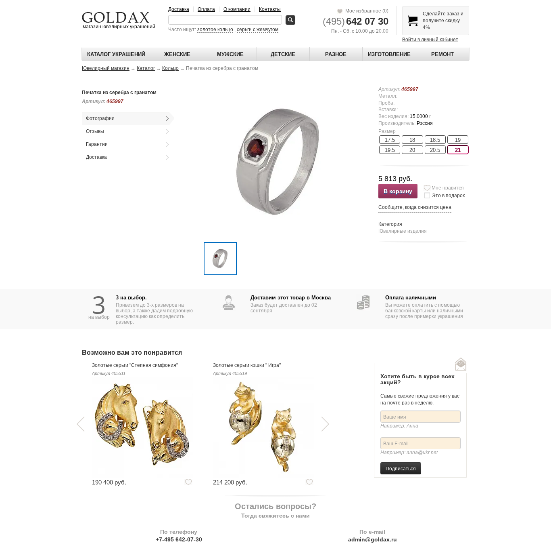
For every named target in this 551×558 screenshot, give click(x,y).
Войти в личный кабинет (430, 39)
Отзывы (95, 131)
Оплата (206, 9)
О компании (236, 9)
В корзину (398, 191)
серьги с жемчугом (257, 29)
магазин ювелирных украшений (118, 26)
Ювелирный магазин (105, 68)
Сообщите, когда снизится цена (414, 207)
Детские (283, 54)
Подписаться (401, 468)
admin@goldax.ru (372, 539)
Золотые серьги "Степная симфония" (135, 365)
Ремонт (442, 54)
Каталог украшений (116, 54)
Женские (177, 54)
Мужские (230, 54)
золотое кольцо (215, 29)
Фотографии (100, 118)
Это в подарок (448, 195)
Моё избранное (365, 11)
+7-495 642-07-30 (179, 539)
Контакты (270, 9)
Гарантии (97, 144)
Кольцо (170, 68)
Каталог (146, 68)
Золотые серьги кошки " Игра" (247, 365)
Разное (335, 54)
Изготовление (389, 54)
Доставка (178, 9)
